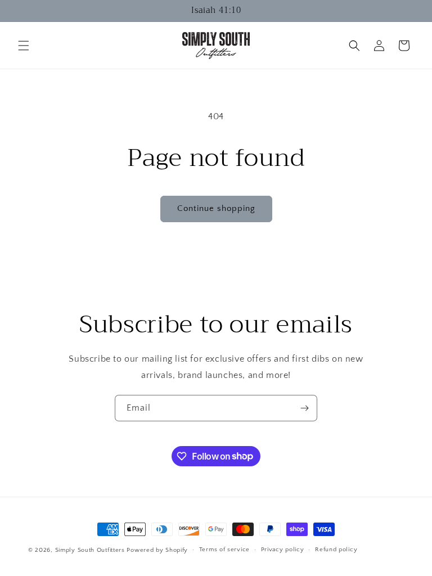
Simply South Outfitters (90, 550)
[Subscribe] (304, 408)
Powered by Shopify (157, 550)
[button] (23, 45)
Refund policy (336, 549)
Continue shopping (216, 208)
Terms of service (224, 549)
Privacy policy (282, 549)
